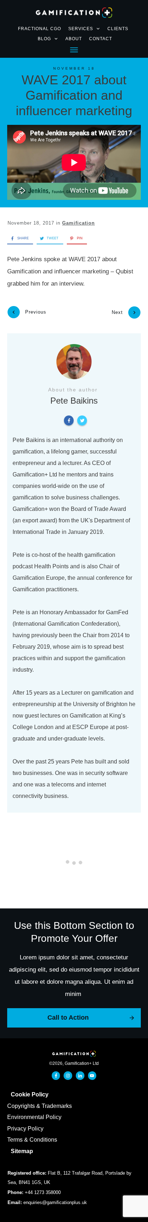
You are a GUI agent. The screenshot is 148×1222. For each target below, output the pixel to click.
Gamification (78, 223)
